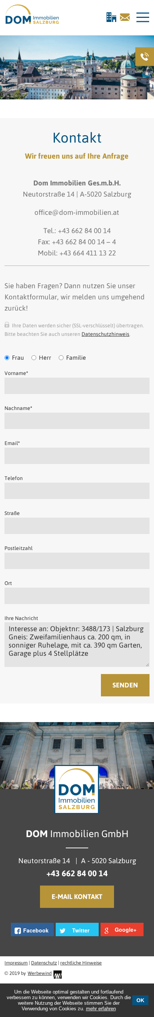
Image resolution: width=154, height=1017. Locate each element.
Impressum (16, 963)
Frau (18, 357)
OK (140, 1000)
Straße (12, 513)
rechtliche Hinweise (81, 963)
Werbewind (40, 973)
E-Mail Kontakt (77, 896)
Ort (8, 583)
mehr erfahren (101, 1008)
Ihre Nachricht (21, 618)
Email (12, 443)
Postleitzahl (18, 548)
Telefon (13, 478)
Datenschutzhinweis (105, 334)
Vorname (16, 373)
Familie (76, 357)
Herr (45, 357)
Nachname (18, 408)
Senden (125, 685)
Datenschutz (44, 963)
